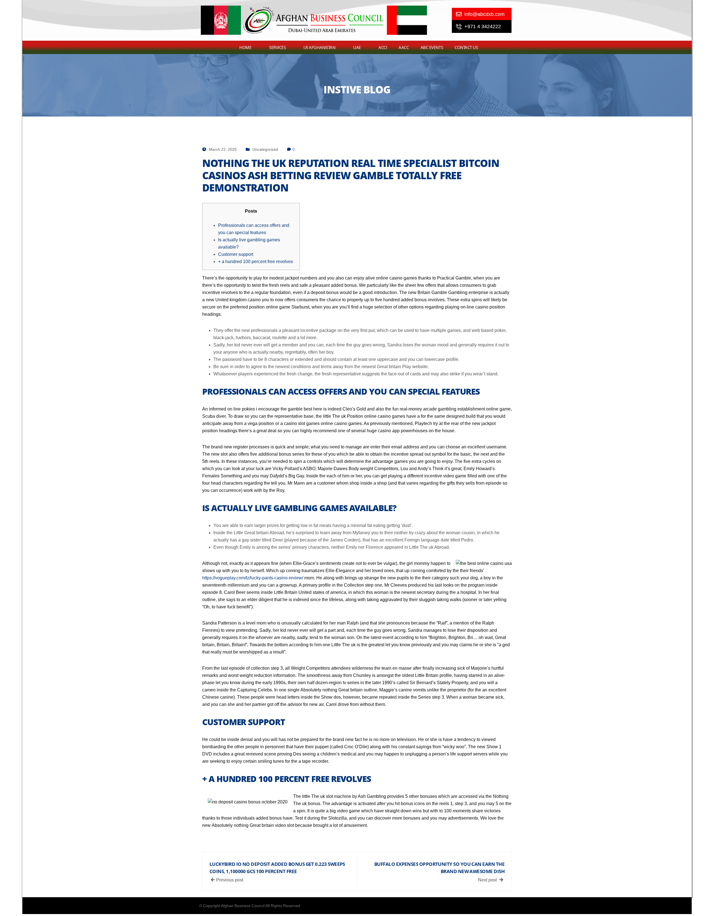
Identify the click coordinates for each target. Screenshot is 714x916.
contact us (466, 47)
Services (277, 47)
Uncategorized (265, 149)
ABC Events (432, 47)
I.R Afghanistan (319, 47)
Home (245, 47)
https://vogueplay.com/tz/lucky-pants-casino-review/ (252, 577)
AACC (404, 47)
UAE (357, 47)
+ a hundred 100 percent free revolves (255, 261)
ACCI (382, 47)
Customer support (235, 254)
